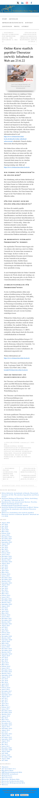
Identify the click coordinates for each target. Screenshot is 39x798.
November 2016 (7, 712)
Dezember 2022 (7, 599)
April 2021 (5, 631)
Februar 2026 (6, 533)
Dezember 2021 (7, 618)
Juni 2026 (5, 526)
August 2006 (6, 758)
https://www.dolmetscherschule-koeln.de (17, 167)
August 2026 (6, 522)
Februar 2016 (6, 721)
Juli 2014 (5, 732)
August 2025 (6, 544)
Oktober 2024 (6, 560)
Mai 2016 (5, 718)
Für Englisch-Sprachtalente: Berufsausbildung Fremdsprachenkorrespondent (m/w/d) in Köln (28, 474)
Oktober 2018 (6, 673)
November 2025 (7, 538)
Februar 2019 (6, 666)
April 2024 (5, 570)
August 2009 (6, 751)
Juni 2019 (5, 659)
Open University (7, 777)
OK (12, 795)
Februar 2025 (6, 553)
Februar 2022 (6, 615)
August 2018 (6, 677)
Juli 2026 (5, 524)
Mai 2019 (5, 661)
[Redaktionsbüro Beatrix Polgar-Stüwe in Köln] (19, 9)
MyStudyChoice (7, 776)
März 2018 (5, 686)
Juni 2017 (5, 700)
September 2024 (7, 562)
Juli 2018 (5, 679)
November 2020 (7, 636)
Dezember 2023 (7, 577)
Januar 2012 (6, 746)
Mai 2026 (5, 528)
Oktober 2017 (6, 693)
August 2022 (6, 606)
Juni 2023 (5, 588)
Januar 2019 (6, 668)
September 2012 (7, 739)
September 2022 (7, 604)
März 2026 (5, 531)
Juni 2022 (5, 609)
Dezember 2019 (7, 648)
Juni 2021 (5, 629)
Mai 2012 (5, 744)
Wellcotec (5, 784)
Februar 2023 (6, 595)
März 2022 (5, 613)
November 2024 (7, 558)
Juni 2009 (5, 753)
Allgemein (5, 767)
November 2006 (7, 757)
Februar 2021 (6, 632)
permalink (8, 456)
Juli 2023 (5, 586)
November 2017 (7, 691)
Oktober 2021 (6, 622)
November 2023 (7, 579)
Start (4, 19)
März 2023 (5, 593)
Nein (17, 795)
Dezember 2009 (7, 748)
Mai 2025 (5, 549)
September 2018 (7, 675)
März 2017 (5, 705)
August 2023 (6, 585)
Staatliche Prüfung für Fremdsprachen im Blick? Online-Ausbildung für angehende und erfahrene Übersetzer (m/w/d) (20, 509)
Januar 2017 (6, 709)
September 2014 (7, 728)
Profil (17, 26)
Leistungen (7, 26)
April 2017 (5, 703)
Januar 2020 (6, 647)
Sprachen (8, 453)
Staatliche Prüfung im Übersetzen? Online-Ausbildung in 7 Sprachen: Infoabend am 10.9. (20, 499)
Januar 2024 (6, 576)
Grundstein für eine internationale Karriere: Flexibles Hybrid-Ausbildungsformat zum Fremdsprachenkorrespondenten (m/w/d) (19, 503)
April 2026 (5, 530)
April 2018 (5, 684)
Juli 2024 (5, 565)
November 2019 (7, 650)
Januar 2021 (6, 634)
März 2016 (5, 719)
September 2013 (7, 734)
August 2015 (6, 727)
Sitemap (25, 26)
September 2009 (7, 750)
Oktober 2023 (6, 581)
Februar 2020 (6, 645)
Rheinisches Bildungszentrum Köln (13, 783)
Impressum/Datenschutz (12, 22)
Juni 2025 (5, 547)
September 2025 (7, 542)
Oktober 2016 (6, 714)
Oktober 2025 (6, 540)
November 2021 (7, 620)
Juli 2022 (5, 608)
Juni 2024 (5, 567)
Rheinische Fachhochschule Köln (13, 781)
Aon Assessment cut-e (9, 769)
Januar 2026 (6, 535)
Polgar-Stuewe (13, 442)
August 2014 (6, 730)
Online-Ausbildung (23, 451)
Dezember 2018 (7, 670)
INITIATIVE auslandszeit (10, 774)
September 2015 (7, 725)
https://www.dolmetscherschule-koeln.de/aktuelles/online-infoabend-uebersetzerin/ (15, 138)
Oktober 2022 (6, 602)
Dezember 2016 (7, 711)
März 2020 (5, 643)
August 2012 (6, 741)
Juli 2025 (5, 546)
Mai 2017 (5, 702)
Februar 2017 (6, 707)
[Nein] (37, 793)
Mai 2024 (5, 569)
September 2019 (7, 654)
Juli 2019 (5, 657)
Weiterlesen (24, 795)
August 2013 (6, 735)
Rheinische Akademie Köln (11, 779)
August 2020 (6, 641)
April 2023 (5, 592)
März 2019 (5, 664)
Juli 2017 (5, 698)
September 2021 (7, 624)
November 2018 (7, 672)
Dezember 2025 (7, 537)
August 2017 (6, 696)
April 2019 (5, 663)
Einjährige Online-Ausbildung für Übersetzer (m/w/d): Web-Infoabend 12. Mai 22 (10, 474)
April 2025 (5, 551)
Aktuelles (13, 19)
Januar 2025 (6, 554)
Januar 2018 (6, 689)
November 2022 (7, 601)
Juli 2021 (5, 627)
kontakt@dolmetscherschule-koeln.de (16, 370)
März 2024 (5, 572)
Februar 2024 (6, 574)
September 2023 (7, 583)
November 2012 (7, 737)
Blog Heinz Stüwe (8, 770)
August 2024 (6, 563)
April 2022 (5, 611)
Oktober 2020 (6, 638)
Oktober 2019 (6, 652)
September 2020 (7, 640)
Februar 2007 (6, 755)
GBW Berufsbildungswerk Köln (12, 772)
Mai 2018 (5, 682)
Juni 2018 (5, 680)
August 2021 (6, 625)
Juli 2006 (5, 760)
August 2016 (6, 716)
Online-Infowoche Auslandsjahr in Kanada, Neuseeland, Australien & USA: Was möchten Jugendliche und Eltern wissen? (20, 494)
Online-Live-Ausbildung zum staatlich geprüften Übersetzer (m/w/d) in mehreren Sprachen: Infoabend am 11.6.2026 (20, 514)
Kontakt (29, 22)
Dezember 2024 (7, 556)
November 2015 (7, 723)
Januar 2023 (6, 597)
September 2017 (7, 695)
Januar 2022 (6, 617)
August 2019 (6, 656)
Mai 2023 (5, 590)
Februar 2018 (6, 687)
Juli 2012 (5, 742)
